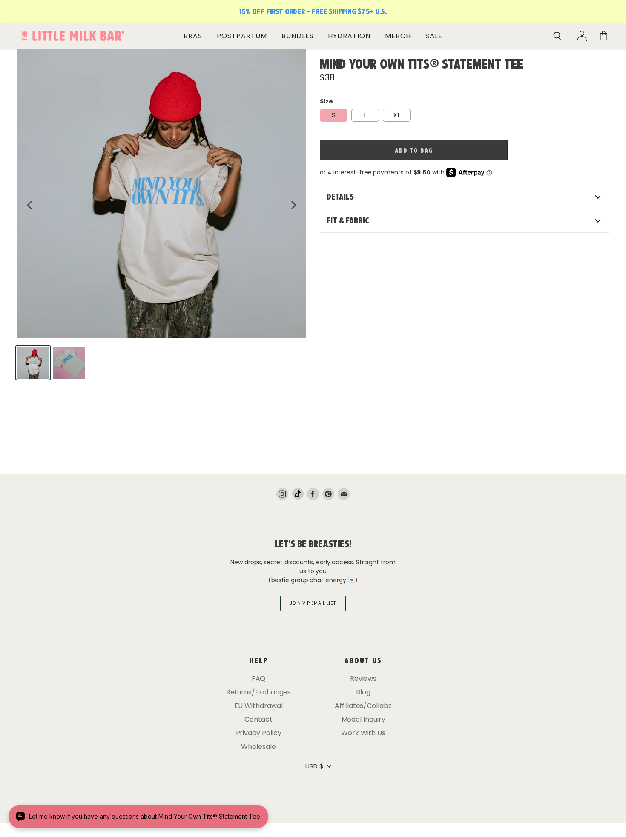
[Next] (293, 205)
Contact (258, 719)
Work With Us (363, 733)
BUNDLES (297, 36)
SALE (433, 36)
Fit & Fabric (348, 220)
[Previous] (30, 205)
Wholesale (258, 746)
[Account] (582, 36)
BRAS (193, 36)
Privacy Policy (258, 733)
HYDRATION (349, 36)
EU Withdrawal (259, 706)
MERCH (398, 36)
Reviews (363, 678)
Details (340, 197)
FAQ (259, 678)
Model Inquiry (363, 719)
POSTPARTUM (242, 36)
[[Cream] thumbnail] (33, 363)
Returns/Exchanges (258, 692)
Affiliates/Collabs (363, 706)
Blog (363, 692)
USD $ (314, 766)
